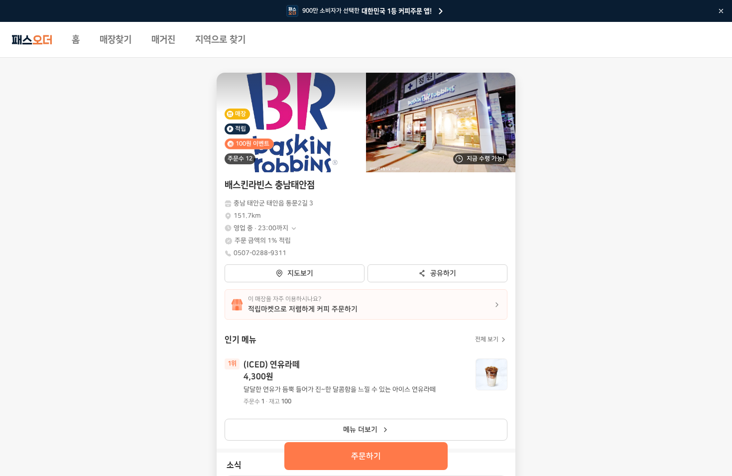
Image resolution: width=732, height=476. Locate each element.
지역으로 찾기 (220, 40)
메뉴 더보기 (360, 430)
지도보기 (300, 273)
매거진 (163, 40)
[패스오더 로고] (32, 39)
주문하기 (366, 456)
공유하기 (443, 273)
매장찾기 (115, 40)
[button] (265, 228)
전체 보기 (486, 339)
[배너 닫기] (721, 11)
